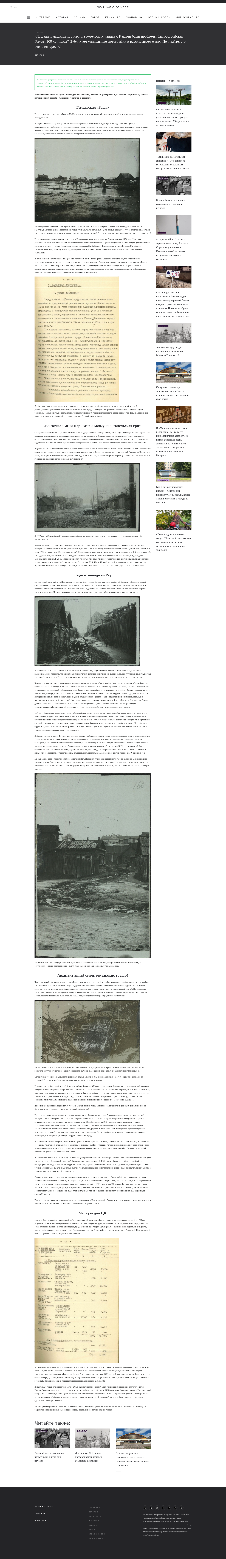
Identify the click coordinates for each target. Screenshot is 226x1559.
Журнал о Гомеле (113, 7)
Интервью (43, 17)
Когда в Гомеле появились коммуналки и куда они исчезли (49, 1456)
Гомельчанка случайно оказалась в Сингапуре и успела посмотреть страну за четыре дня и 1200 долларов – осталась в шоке (172, 117)
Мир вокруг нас (187, 17)
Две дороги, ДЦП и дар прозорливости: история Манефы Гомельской (88, 1456)
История (62, 17)
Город (95, 17)
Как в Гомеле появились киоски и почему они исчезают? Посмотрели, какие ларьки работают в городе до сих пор (173, 494)
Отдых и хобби (159, 17)
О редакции (41, 1521)
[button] (28, 17)
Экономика (134, 17)
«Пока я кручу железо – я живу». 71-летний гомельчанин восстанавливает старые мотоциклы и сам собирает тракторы (173, 541)
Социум (80, 17)
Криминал (112, 17)
